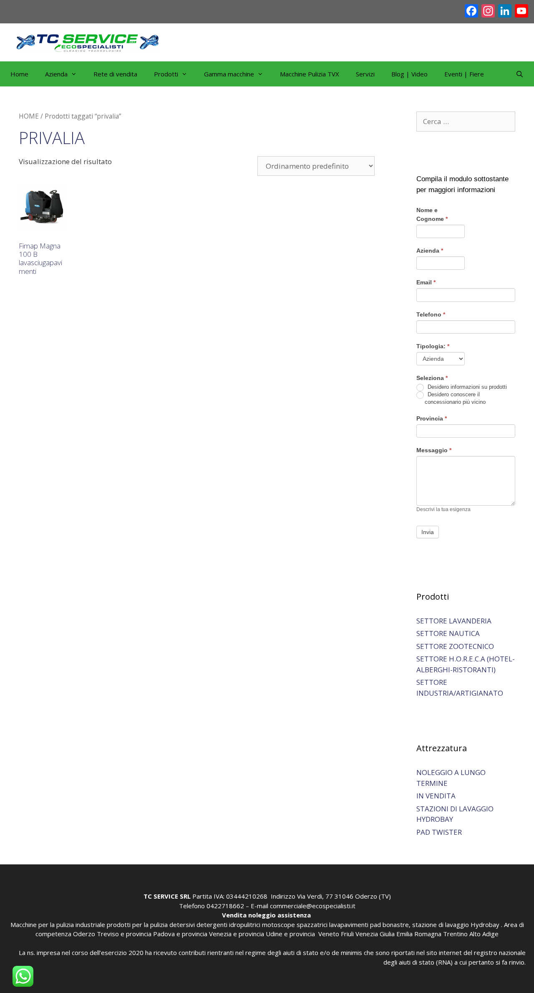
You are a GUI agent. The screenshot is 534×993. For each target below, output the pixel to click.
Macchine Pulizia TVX (309, 74)
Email (426, 282)
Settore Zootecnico (455, 646)
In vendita (436, 795)
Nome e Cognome (432, 214)
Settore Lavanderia (453, 621)
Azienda (429, 250)
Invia (427, 532)
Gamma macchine (229, 74)
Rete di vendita (115, 74)
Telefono (430, 314)
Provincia (431, 418)
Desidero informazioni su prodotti (466, 387)
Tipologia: (432, 346)
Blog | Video (409, 74)
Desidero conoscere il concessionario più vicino (455, 398)
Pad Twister (439, 832)
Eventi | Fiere (464, 74)
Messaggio (433, 450)
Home (19, 74)
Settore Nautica (448, 633)
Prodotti (166, 74)
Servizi (365, 74)
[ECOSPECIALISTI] (89, 41)
